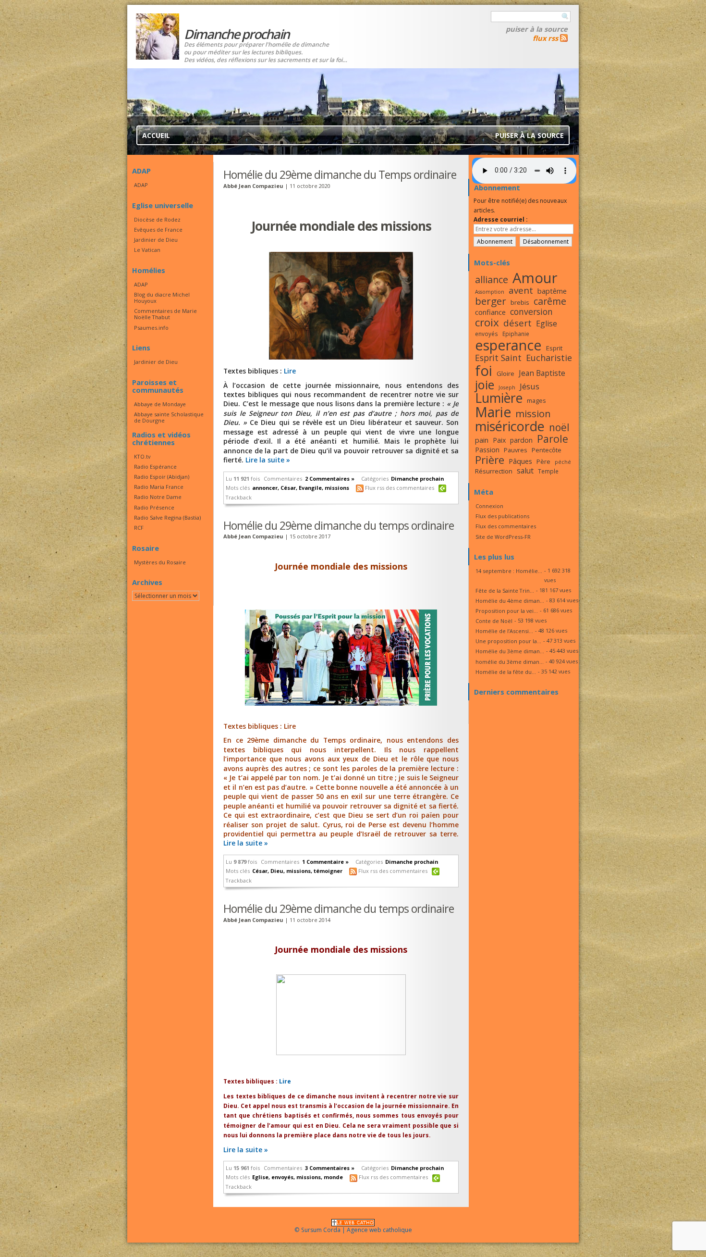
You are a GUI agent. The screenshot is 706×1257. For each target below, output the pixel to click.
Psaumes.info (151, 327)
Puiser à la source (537, 29)
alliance (491, 279)
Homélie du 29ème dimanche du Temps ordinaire (339, 174)
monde (333, 1177)
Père (543, 461)
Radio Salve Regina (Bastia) (167, 517)
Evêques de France (158, 229)
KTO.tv (142, 456)
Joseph (507, 387)
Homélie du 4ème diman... (509, 600)
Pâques (520, 461)
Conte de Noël (493, 620)
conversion (531, 311)
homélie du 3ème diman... (509, 661)
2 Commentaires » (329, 478)
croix (487, 322)
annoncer (265, 487)
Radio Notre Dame (158, 496)
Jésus (529, 386)
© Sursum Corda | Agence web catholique (353, 1230)
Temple (548, 471)
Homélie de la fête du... (505, 671)
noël (559, 427)
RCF (139, 527)
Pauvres (515, 450)
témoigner (328, 870)
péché (563, 462)
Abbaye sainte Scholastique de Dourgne (169, 417)
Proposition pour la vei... (506, 610)
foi (483, 370)
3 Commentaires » (329, 1167)
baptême (552, 291)
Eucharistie (549, 357)
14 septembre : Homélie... (508, 570)
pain (481, 440)
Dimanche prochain (417, 478)
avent (521, 290)
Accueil (156, 135)
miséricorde (510, 426)
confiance (490, 312)
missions (337, 487)
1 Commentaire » (325, 861)
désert (517, 323)
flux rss (545, 38)
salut (525, 470)
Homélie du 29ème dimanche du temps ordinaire (338, 525)
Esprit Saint (498, 357)
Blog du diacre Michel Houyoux (162, 297)
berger (490, 301)
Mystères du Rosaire (160, 562)
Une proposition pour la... (508, 641)
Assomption (489, 291)
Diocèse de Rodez (157, 219)
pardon (521, 440)
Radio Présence (154, 507)
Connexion (489, 506)
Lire (290, 370)
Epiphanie (515, 333)
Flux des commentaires (505, 526)
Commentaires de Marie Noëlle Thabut (165, 314)
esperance (508, 345)
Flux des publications (502, 516)
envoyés (282, 1177)
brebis (520, 302)
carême (550, 301)
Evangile (310, 487)
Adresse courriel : (501, 219)
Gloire (505, 373)
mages (536, 400)
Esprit (554, 348)
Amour (535, 277)
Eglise (260, 1177)
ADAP (141, 184)
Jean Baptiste (542, 373)
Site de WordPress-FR (503, 536)
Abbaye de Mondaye (160, 404)
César (288, 487)
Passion (487, 449)
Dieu (276, 870)
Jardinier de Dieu (156, 239)
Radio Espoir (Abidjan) (161, 476)
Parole (552, 439)
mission (533, 413)
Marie (493, 412)
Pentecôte (546, 450)
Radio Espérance (155, 466)
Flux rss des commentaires (399, 487)
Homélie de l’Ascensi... (504, 631)
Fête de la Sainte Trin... (504, 590)
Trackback (239, 497)
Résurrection (493, 471)
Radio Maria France (158, 486)
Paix (499, 440)
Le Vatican (147, 249)
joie (484, 384)
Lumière (499, 398)
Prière (489, 459)
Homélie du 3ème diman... (509, 651)
